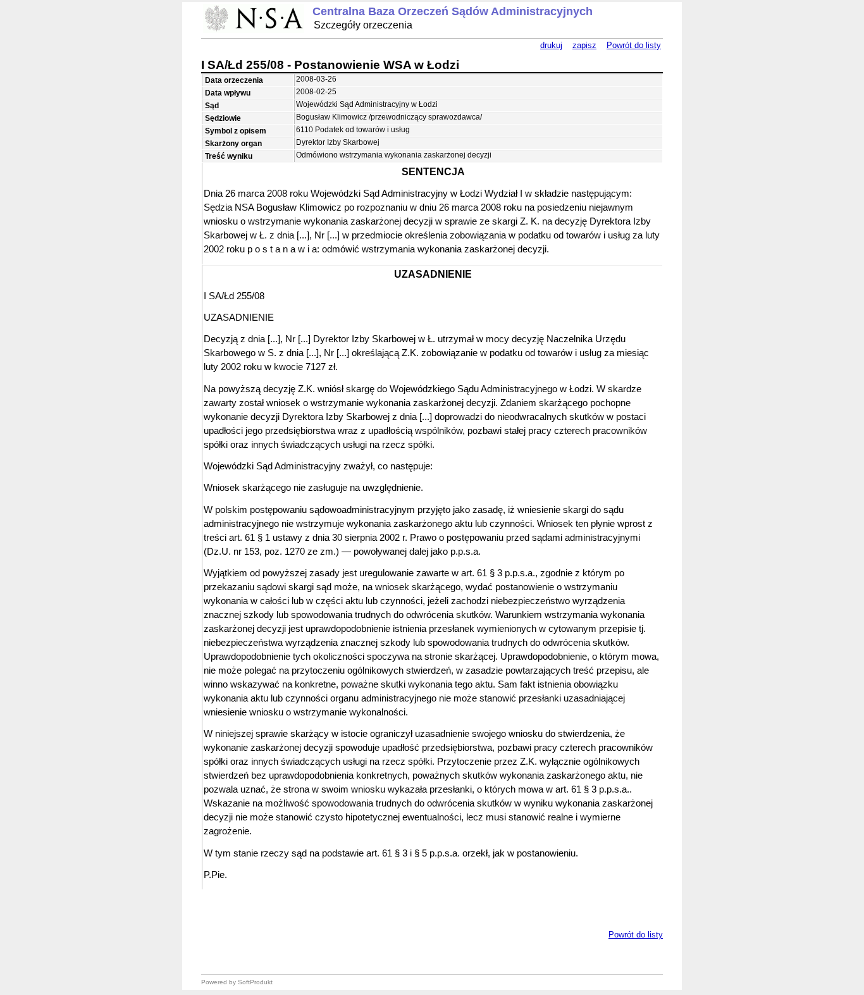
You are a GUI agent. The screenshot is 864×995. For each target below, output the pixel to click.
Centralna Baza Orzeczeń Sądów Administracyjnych (452, 11)
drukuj (551, 45)
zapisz (584, 45)
